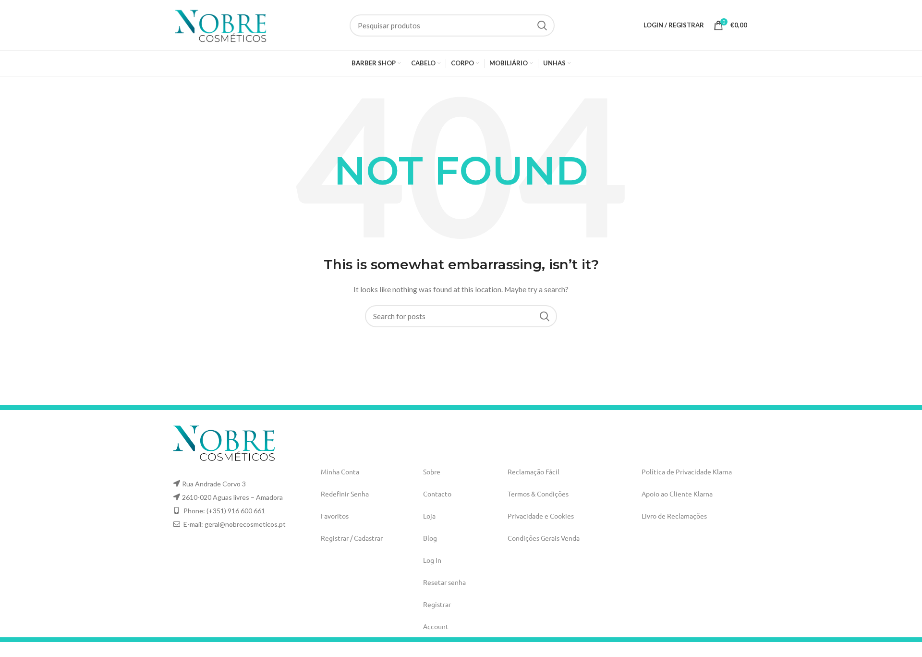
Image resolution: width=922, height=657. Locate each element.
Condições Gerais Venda (544, 537)
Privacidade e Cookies (541, 515)
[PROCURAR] (542, 25)
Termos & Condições (538, 493)
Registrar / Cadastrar (352, 537)
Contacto (437, 493)
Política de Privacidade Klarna (687, 471)
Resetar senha (444, 582)
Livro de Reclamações (674, 515)
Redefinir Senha (345, 493)
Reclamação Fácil (533, 471)
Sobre (431, 471)
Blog (430, 537)
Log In (432, 560)
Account (436, 626)
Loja (429, 515)
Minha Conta (340, 471)
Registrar (437, 604)
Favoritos (335, 515)
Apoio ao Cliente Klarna (677, 493)
